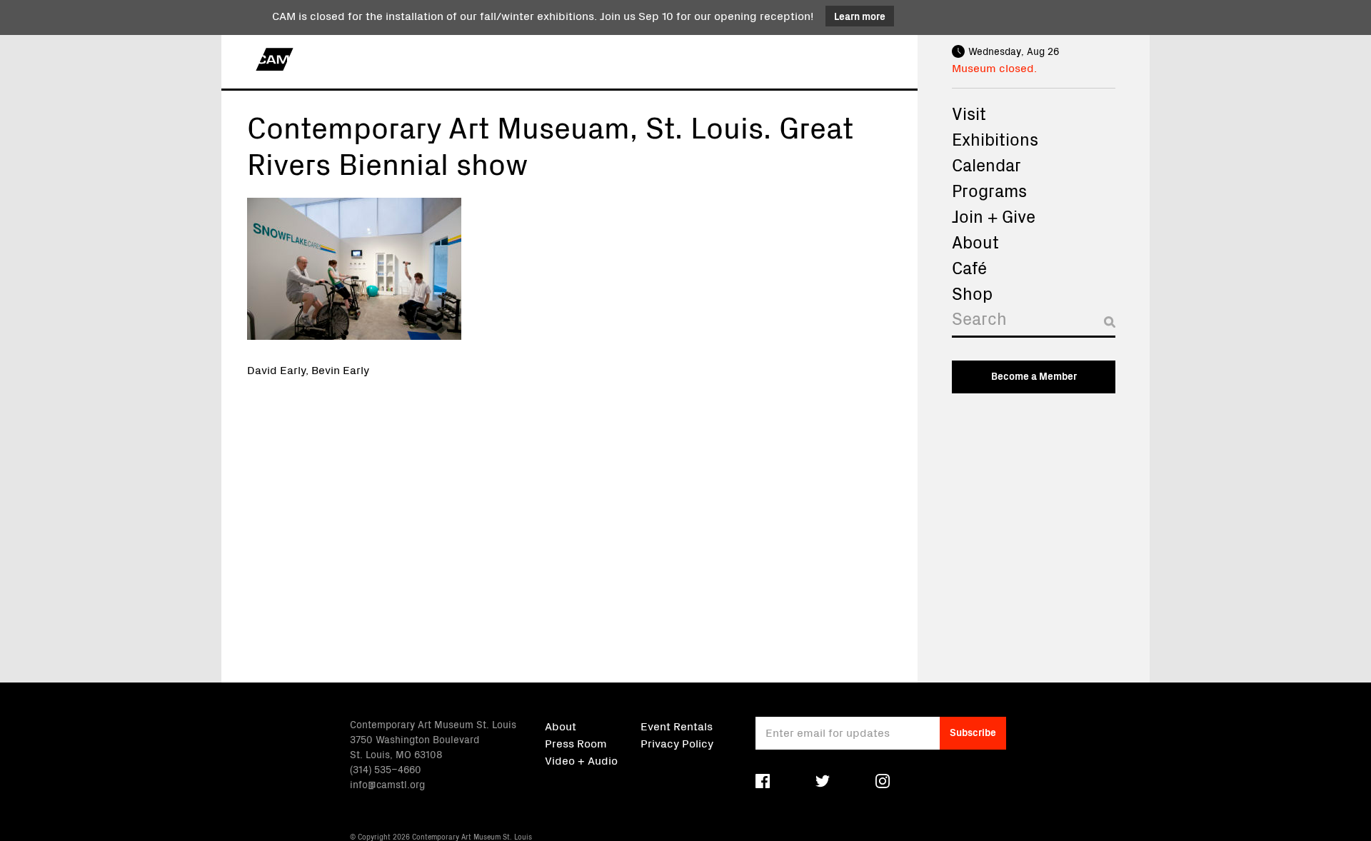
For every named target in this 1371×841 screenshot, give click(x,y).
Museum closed (993, 67)
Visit (969, 113)
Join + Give (993, 215)
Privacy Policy (677, 742)
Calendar (986, 164)
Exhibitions (995, 138)
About (975, 241)
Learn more (859, 16)
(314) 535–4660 (385, 769)
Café (969, 267)
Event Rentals (677, 725)
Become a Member (1034, 375)
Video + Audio (581, 759)
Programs (989, 190)
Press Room (576, 742)
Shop (972, 293)
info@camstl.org (387, 784)
